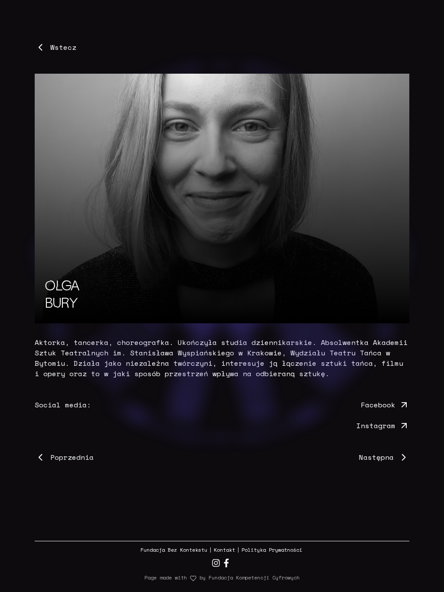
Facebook (378, 405)
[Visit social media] (216, 563)
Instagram (375, 425)
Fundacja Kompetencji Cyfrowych (254, 577)
